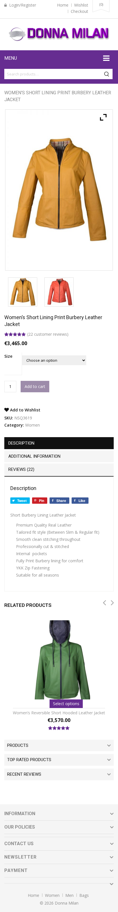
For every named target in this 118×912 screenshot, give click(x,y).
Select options (66, 703)
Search (107, 74)
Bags (84, 895)
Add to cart (35, 386)
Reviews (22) (21, 469)
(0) (101, 4)
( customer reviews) (47, 334)
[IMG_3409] (22, 292)
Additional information (34, 456)
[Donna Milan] (59, 33)
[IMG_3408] (59, 292)
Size (8, 356)
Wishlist (81, 5)
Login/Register (22, 5)
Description (21, 443)
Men (69, 895)
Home (62, 5)
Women (32, 425)
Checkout (79, 11)
